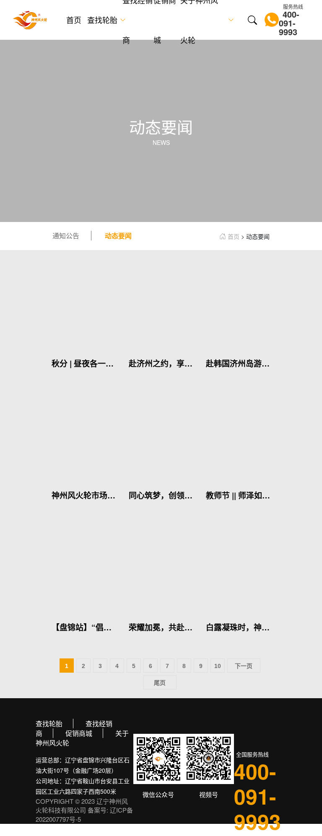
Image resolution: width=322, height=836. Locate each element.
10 (217, 666)
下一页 (243, 666)
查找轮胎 (102, 19)
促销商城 (78, 733)
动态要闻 (118, 235)
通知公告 (65, 235)
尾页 (160, 682)
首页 (73, 19)
